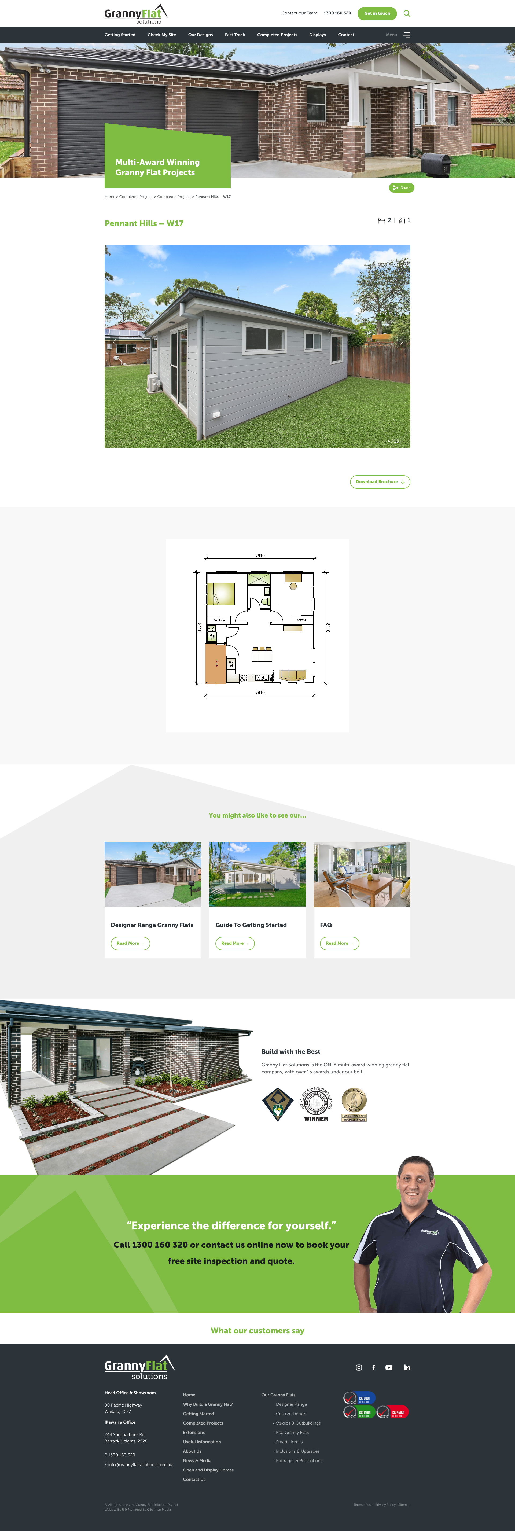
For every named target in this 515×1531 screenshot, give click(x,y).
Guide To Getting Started (251, 925)
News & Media (197, 1461)
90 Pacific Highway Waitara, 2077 (123, 1408)
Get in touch (377, 13)
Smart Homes (289, 1442)
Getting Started (120, 35)
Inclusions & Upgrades (297, 1451)
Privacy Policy (385, 1505)
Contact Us (194, 1480)
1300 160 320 (337, 13)
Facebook (373, 1367)
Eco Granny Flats (292, 1433)
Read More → (130, 943)
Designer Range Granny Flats (152, 925)
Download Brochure (377, 481)
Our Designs (200, 35)
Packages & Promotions (299, 1461)
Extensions (194, 1433)
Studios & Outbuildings (298, 1423)
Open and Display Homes (208, 1470)
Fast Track (235, 35)
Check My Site (162, 35)
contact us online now (247, 1245)
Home (110, 196)
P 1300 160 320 (120, 1455)
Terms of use (363, 1505)
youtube (389, 1367)
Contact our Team (299, 13)
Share (405, 187)
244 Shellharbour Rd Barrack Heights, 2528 (126, 1438)
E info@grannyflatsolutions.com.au (138, 1464)
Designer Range (291, 1405)
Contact (346, 35)
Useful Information (202, 1442)
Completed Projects (277, 35)
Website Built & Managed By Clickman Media (138, 1510)
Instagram (359, 1367)
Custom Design (291, 1414)
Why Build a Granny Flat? (208, 1405)
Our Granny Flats (279, 1395)
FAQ (326, 925)
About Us (192, 1451)
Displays (317, 35)
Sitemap (404, 1505)
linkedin (406, 1367)
